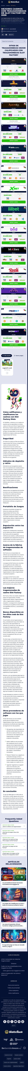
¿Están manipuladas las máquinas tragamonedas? (10, 960)
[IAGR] (6, 1039)
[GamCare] (19, 1039)
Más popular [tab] (7, 355)
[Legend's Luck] (7, 367)
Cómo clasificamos (13, 993)
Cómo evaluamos (14, 990)
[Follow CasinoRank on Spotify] (19, 1021)
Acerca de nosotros (13, 985)
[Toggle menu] (2, 1)
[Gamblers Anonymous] (11, 1039)
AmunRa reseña (14, 121)
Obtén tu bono (14, 74)
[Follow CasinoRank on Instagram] (8, 1021)
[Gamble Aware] (12, 1048)
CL (13, 1025)
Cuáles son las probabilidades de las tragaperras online (11, 967)
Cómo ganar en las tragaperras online (13, 970)
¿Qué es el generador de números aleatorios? (10, 974)
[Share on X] (2, 34)
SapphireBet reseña (14, 76)
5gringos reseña (14, 98)
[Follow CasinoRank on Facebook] (4, 1021)
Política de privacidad (14, 988)
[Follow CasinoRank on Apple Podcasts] (22, 1021)
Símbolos (13, 963)
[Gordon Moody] (14, 1044)
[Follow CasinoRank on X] (11, 1021)
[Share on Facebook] (6, 34)
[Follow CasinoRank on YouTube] (15, 1021)
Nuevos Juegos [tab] (19, 355)
